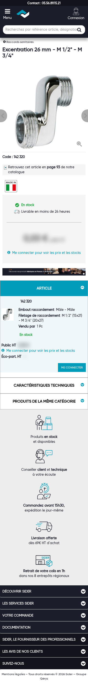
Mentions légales (13, 674)
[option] (44, 112)
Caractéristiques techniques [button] (44, 385)
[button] (44, 3)
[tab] (44, 591)
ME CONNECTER (72, 367)
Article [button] (44, 288)
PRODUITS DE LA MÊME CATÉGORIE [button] (44, 401)
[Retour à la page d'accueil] (23, 14)
